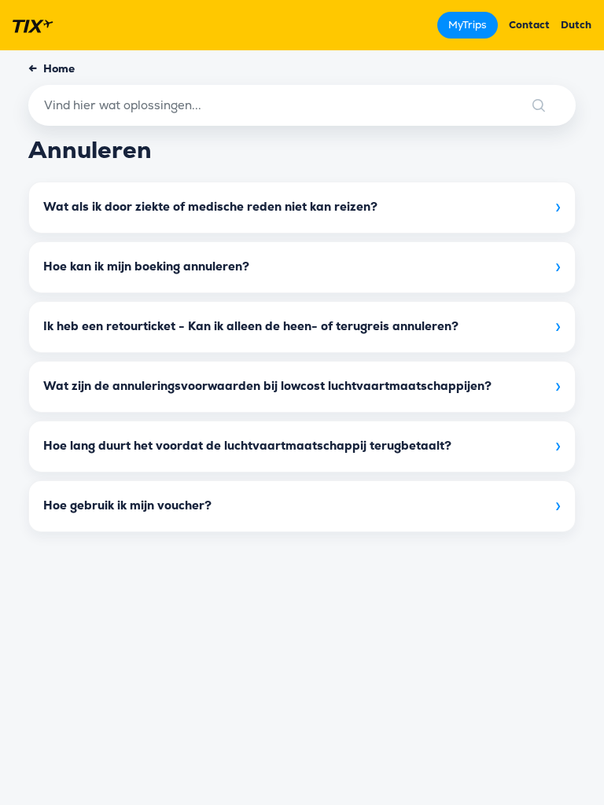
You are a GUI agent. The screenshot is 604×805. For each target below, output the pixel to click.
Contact (529, 24)
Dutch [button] (576, 24)
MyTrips (467, 24)
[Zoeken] (553, 105)
